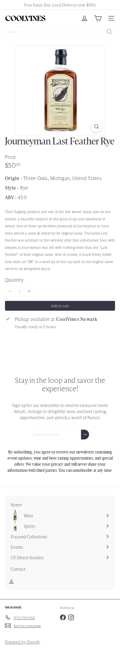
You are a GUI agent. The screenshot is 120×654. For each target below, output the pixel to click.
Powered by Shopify (22, 641)
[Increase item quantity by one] (29, 291)
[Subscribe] (85, 434)
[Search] (109, 32)
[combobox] (60, 32)
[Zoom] (96, 126)
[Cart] (98, 18)
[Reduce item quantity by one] (10, 291)
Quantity (14, 279)
